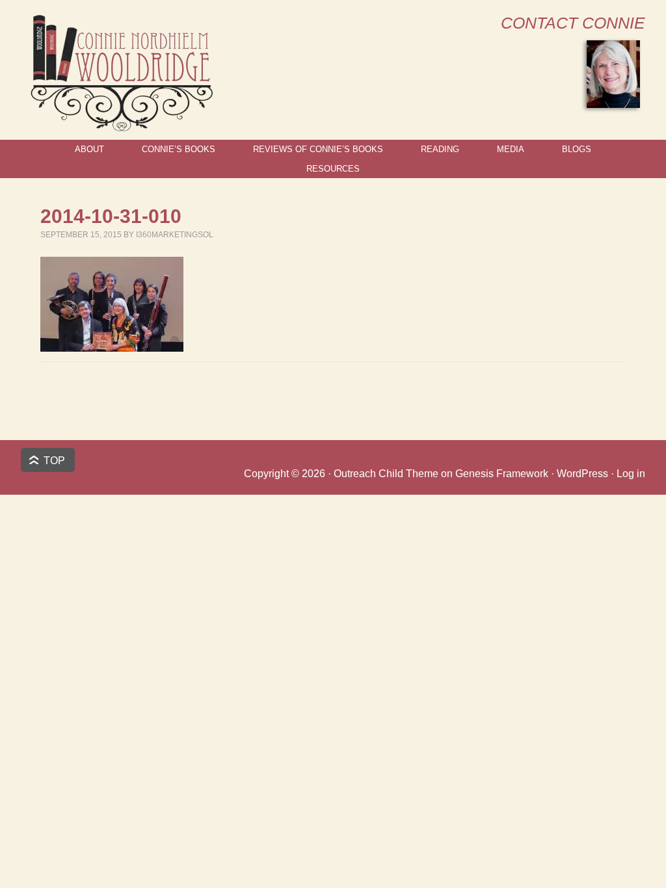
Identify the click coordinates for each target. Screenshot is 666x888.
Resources (333, 169)
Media (510, 149)
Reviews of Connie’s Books (318, 149)
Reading (440, 149)
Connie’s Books (178, 149)
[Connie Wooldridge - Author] (120, 126)
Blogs (576, 149)
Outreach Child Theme (386, 473)
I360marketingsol (174, 234)
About (89, 149)
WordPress (582, 473)
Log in (631, 473)
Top (54, 460)
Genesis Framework (501, 473)
